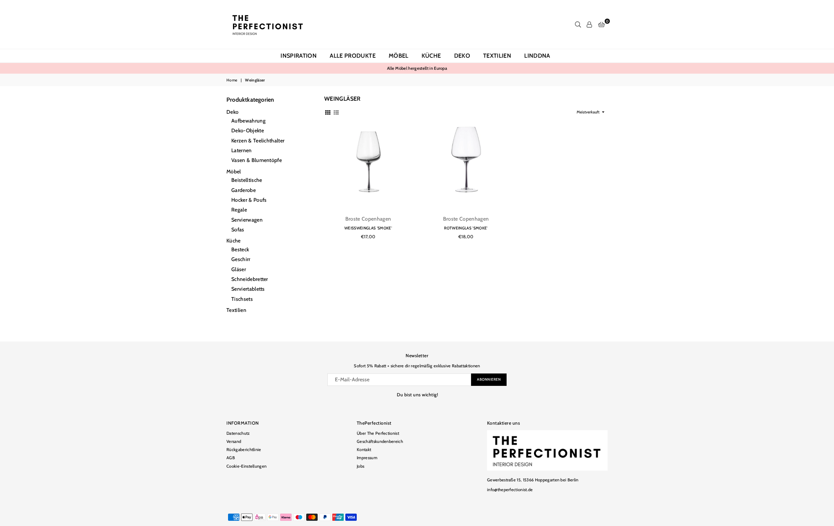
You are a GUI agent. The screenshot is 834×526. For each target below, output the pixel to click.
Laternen (241, 150)
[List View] (336, 112)
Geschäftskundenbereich (380, 441)
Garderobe (243, 190)
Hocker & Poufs (248, 200)
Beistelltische (246, 180)
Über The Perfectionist (378, 433)
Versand (233, 441)
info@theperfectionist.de (510, 489)
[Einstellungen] (589, 24)
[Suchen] (578, 24)
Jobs (360, 466)
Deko (462, 55)
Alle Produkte (353, 55)
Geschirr (241, 259)
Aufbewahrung (248, 121)
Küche (431, 55)
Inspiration (298, 55)
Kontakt (364, 449)
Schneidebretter (249, 279)
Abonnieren (489, 379)
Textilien (497, 55)
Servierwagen (247, 220)
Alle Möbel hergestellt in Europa (417, 68)
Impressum (367, 457)
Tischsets (242, 299)
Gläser (238, 269)
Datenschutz (238, 433)
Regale (239, 210)
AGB (230, 457)
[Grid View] (327, 112)
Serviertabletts (248, 289)
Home (231, 80)
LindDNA (537, 55)
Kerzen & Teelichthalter (257, 141)
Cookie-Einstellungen (246, 466)
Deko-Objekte (247, 130)
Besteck (240, 249)
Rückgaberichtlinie (243, 449)
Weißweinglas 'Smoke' (368, 228)
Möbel (399, 55)
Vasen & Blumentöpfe (256, 160)
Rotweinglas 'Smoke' (465, 228)
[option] (417, 68)
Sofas (237, 229)
